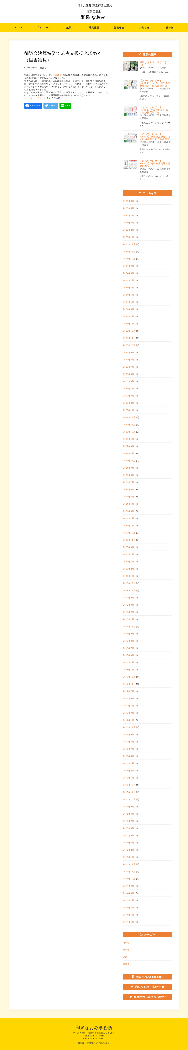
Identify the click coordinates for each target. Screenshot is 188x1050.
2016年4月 (128, 763)
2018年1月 (128, 669)
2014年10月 (129, 878)
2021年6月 (128, 489)
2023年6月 (128, 373)
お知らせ (144, 27)
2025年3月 (128, 222)
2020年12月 (129, 532)
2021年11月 (129, 460)
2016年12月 (129, 727)
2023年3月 (128, 395)
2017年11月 (129, 683)
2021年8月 (128, 474)
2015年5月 (128, 835)
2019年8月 (128, 604)
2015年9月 (128, 806)
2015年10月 (129, 799)
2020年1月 (128, 575)
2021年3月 (128, 510)
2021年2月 (128, 518)
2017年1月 (128, 719)
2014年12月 (129, 864)
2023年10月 (129, 345)
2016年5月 (128, 755)
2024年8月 (128, 273)
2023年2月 (128, 402)
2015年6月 (128, 828)
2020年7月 (128, 554)
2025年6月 (128, 200)
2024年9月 (128, 265)
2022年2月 (128, 453)
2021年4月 (128, 503)
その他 (126, 942)
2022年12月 (129, 417)
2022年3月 (128, 446)
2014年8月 (128, 893)
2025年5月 (128, 208)
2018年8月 (128, 640)
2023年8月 (128, 359)
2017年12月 (129, 676)
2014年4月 (128, 921)
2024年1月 (128, 323)
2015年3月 (128, 842)
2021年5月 (128, 496)
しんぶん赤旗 (35, 98)
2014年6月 (128, 907)
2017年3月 (128, 712)
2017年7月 (128, 691)
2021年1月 (128, 525)
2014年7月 (128, 900)
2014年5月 (128, 914)
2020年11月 (129, 539)
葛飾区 (126, 956)
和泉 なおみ (95, 11)
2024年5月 (128, 294)
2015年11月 (129, 792)
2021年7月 (128, 482)
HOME (18, 27)
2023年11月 (129, 337)
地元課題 (94, 27)
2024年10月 (129, 258)
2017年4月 (128, 705)
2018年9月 (128, 633)
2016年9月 (128, 734)
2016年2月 (128, 770)
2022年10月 (129, 431)
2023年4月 (128, 388)
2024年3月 (128, 309)
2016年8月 (128, 741)
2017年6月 (128, 698)
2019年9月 (128, 597)
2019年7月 (128, 611)
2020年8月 (128, 547)
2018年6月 (128, 655)
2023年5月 (128, 381)
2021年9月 (128, 467)
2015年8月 (128, 813)
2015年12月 (129, 784)
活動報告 (119, 27)
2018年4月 (128, 662)
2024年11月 (129, 251)
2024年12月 (129, 244)
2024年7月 (128, 280)
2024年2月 (128, 316)
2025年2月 (128, 229)
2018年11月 (129, 626)
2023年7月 (128, 366)
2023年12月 (129, 330)
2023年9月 (128, 352)
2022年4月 (128, 438)
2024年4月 (128, 301)
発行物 (169, 27)
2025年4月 (128, 215)
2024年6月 (128, 287)
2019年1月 (128, 619)
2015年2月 (128, 849)
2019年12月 (129, 583)
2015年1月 (128, 856)
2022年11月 (129, 424)
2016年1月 (128, 777)
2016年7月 (128, 748)
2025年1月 (128, 236)
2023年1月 (128, 410)
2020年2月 (128, 568)
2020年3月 (128, 561)
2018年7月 (128, 647)
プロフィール (43, 27)
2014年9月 (128, 885)
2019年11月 (129, 590)
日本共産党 (56, 74)
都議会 (126, 964)
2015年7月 (128, 820)
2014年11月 (129, 871)
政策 (68, 27)
